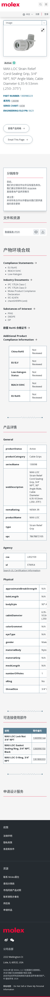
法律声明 (7, 835)
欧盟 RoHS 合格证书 (14, 327)
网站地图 (7, 986)
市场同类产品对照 (12, 890)
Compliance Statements (18, 263)
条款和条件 (8, 849)
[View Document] (36, 232)
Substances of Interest (17, 308)
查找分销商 (8, 883)
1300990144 (39, 738)
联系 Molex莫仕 (11, 876)
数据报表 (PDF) (12, 231)
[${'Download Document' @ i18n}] (43, 232)
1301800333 (39, 759)
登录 (46, 14)
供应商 (6, 903)
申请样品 (7, 909)
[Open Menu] (46, 4)
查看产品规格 (14, 128)
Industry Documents (16, 279)
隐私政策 (7, 842)
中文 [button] (28, 14)
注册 (37, 14)
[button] (43, 30)
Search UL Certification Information (21, 570)
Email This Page (16, 139)
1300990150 (39, 748)
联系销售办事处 (11, 896)
